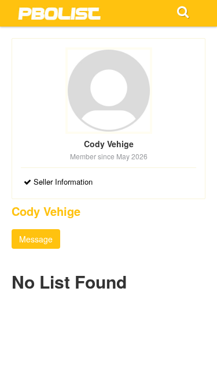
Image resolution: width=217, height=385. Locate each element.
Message (36, 239)
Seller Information (62, 181)
